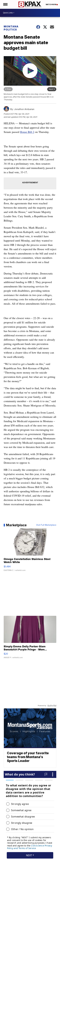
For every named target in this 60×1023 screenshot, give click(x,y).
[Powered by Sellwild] (51, 706)
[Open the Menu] (5, 4)
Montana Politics (11, 28)
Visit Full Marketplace (46, 525)
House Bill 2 (27, 132)
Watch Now (51, 4)
